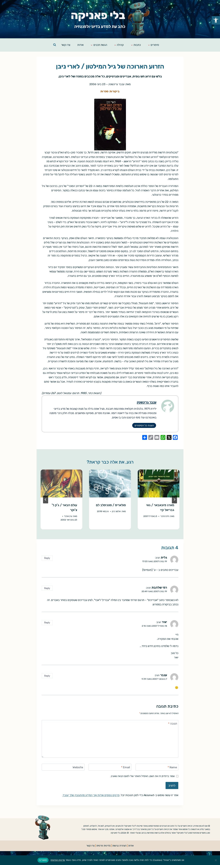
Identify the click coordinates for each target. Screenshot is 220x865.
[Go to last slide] (174, 499)
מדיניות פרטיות (103, 845)
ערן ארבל (68, 516)
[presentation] (158, 483)
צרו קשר (65, 44)
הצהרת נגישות (119, 845)
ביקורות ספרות (110, 91)
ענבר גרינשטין (116, 84)
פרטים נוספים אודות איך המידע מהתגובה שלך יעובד (91, 795)
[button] (216, 20)
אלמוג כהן (116, 511)
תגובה (172, 723)
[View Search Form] (54, 45)
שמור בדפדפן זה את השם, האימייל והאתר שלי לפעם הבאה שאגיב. (142, 776)
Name (172, 767)
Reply (47, 558)
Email (125, 767)
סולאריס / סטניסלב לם (111, 505)
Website (78, 767)
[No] (216, 860)
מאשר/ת (43, 860)
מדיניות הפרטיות (58, 860)
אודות (80, 44)
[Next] (45, 499)
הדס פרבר (164, 516)
